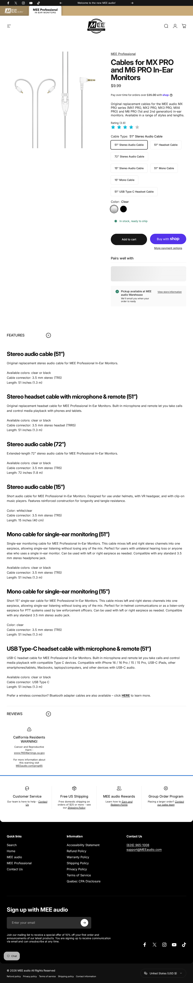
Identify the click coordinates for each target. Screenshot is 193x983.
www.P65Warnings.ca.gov (29, 752)
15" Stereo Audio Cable (129, 168)
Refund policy (14, 976)
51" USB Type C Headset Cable (134, 191)
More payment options (168, 248)
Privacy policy (30, 976)
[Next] (132, 3)
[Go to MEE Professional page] (45, 11)
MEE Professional (123, 54)
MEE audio (14, 857)
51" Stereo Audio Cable (129, 144)
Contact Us (15, 869)
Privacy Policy (77, 869)
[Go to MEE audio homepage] (14, 11)
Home (11, 851)
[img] (125, 127)
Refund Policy (76, 851)
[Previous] (61, 3)
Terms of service (47, 976)
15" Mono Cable (124, 179)
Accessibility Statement (83, 845)
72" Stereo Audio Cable (129, 156)
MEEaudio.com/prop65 (29, 765)
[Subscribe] (84, 923)
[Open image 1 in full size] (55, 100)
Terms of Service (79, 875)
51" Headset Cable (166, 144)
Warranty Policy (78, 857)
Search (12, 845)
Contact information (86, 976)
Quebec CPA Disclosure (83, 881)
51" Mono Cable (164, 168)
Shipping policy (66, 976)
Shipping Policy (78, 863)
